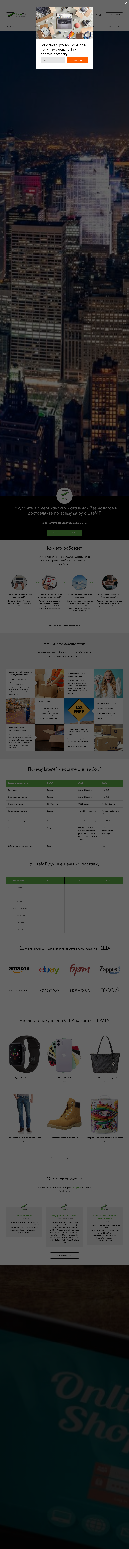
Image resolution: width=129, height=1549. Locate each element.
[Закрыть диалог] (126, 3)
